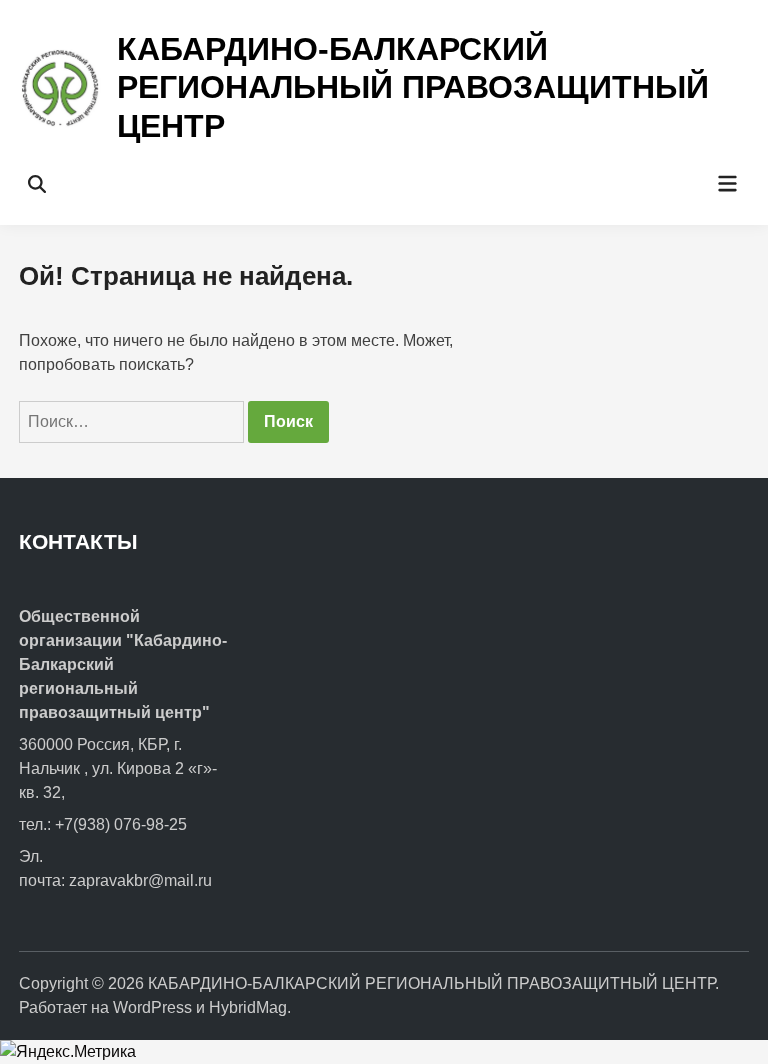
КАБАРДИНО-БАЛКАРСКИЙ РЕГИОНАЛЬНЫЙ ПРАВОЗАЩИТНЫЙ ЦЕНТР (413, 87)
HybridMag (248, 1007)
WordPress (152, 1007)
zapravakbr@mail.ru (140, 880)
